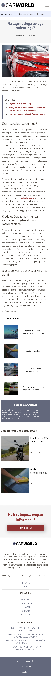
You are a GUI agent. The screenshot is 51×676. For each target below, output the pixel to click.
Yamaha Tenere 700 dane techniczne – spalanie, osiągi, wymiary (25, 635)
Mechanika (25, 599)
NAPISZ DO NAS (26, 528)
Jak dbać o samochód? (32, 351)
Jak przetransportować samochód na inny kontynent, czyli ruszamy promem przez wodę (33, 370)
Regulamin (25, 672)
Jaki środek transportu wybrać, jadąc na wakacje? (34, 332)
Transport (25, 614)
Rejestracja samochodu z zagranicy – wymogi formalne (33, 388)
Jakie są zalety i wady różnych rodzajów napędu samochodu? (25, 642)
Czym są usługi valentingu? (21, 103)
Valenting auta (28, 198)
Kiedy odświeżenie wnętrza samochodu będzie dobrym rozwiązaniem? (27, 109)
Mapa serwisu (25, 666)
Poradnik (17, 14)
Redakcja (25, 583)
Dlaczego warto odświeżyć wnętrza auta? (27, 114)
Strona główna (6, 14)
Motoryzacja (25, 603)
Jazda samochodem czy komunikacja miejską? (39, 471)
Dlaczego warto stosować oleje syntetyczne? (25, 629)
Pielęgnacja (25, 607)
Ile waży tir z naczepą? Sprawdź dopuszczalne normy (25, 648)
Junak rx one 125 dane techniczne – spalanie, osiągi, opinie (39, 439)
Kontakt (25, 586)
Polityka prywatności (25, 661)
